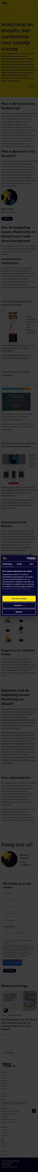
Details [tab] (19, 564)
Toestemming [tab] (7, 564)
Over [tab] (31, 564)
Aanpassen (18, 605)
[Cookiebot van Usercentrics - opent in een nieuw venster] (27, 558)
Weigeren (19, 612)
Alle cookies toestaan (19, 598)
